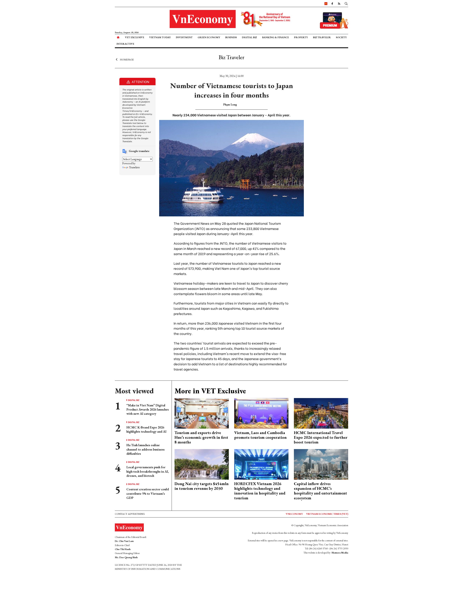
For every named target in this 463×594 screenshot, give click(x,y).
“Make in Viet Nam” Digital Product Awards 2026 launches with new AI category (147, 409)
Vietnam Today (160, 37)
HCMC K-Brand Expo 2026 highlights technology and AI (146, 429)
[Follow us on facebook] (332, 3)
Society (341, 37)
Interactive (125, 43)
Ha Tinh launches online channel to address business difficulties (145, 449)
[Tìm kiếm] (346, 3)
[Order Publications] (334, 20)
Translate (134, 167)
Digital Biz (249, 37)
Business (231, 37)
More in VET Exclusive (210, 391)
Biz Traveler (322, 37)
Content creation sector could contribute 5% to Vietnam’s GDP (147, 493)
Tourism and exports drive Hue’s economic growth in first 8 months (201, 437)
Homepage (127, 59)
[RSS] (339, 3)
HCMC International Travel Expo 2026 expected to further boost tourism (320, 437)
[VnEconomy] (325, 3)
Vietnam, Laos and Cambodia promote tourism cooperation (260, 435)
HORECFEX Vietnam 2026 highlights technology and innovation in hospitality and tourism (259, 491)
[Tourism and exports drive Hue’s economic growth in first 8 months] (202, 413)
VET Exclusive (134, 37)
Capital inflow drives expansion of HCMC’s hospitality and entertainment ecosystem (320, 491)
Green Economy (209, 37)
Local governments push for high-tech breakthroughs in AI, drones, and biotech (147, 471)
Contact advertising (130, 513)
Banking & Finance (275, 37)
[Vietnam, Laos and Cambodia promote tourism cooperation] (261, 413)
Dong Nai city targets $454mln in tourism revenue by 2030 (202, 486)
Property (301, 37)
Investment (184, 37)
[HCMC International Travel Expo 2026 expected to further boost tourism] (321, 413)
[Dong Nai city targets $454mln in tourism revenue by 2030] (202, 464)
